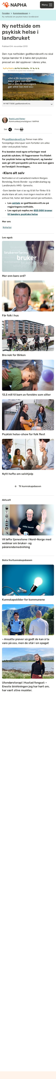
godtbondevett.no (15, 139)
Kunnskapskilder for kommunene (23, 599)
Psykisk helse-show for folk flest (23, 434)
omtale (16, 203)
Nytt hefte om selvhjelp (17, 473)
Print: (17, 129)
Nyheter (7, 227)
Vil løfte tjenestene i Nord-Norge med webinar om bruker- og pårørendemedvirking (26, 543)
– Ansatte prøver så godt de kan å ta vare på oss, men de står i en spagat (25, 641)
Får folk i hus (10, 315)
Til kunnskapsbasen (30, 486)
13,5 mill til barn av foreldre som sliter (26, 394)
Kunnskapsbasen (20, 13)
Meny (45, 4)
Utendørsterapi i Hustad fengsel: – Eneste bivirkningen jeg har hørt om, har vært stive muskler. (25, 686)
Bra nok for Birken (14, 355)
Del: (6, 129)
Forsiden (6, 13)
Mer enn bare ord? (14, 275)
